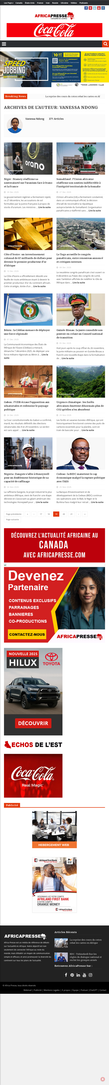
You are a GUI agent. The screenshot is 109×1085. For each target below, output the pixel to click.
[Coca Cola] (54, 30)
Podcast (84, 990)
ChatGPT (93, 990)
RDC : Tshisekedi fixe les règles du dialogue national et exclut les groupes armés (86, 957)
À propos (66, 990)
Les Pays (8, 3)
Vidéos (74, 3)
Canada (19, 3)
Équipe (75, 990)
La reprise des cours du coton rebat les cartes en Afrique (43, 96)
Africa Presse (11, 985)
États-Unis (29, 3)
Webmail (28, 990)
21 (71, 514)
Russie (55, 3)
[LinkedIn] (94, 8)
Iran (48, 3)
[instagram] (103, 8)
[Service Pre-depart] (54, 86)
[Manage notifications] (103, 1079)
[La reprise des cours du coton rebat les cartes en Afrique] (61, 943)
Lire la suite (44, 207)
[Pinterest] (90, 8)
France (40, 3)
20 (64, 514)
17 (41, 514)
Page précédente (13, 514)
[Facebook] (86, 8)
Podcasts (83, 3)
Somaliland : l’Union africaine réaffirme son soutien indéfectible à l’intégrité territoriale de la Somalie (78, 183)
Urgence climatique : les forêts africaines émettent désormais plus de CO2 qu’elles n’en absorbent (80, 406)
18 (49, 514)
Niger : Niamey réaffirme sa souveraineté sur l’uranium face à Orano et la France (28, 183)
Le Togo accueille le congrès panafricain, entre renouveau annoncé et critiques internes (79, 258)
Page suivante (12, 519)
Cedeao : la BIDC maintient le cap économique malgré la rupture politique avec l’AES (80, 477)
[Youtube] (99, 8)
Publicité (38, 990)
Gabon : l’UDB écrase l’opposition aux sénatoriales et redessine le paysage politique (26, 406)
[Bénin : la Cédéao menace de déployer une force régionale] (28, 309)
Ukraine (64, 3)
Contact (102, 990)
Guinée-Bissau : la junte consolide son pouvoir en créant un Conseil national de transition (79, 334)
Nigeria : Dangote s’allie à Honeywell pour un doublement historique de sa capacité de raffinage (26, 477)
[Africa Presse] (54, 16)
